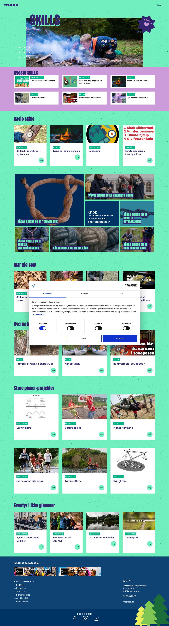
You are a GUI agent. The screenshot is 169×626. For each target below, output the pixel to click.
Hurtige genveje (24, 581)
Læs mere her (38, 315)
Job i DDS (20, 591)
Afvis (84, 339)
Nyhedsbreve (22, 601)
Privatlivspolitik (23, 594)
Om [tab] (121, 294)
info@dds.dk (128, 601)
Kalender (20, 584)
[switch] (70, 328)
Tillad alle (120, 339)
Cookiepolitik (22, 598)
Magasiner (21, 588)
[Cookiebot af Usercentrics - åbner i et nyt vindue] (126, 285)
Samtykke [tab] (47, 294)
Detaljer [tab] (84, 294)
